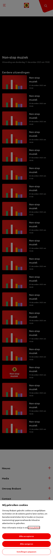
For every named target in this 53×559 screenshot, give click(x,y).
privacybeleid (34, 527)
